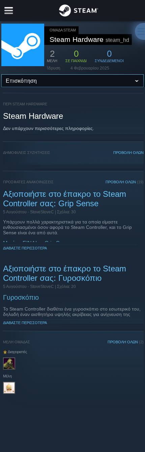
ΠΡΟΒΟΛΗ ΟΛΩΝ (128, 153)
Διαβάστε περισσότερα (25, 248)
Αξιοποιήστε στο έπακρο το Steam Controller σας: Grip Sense (64, 198)
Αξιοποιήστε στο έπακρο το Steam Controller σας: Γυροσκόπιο (64, 273)
